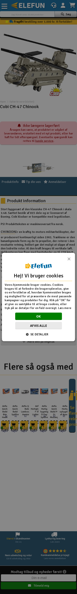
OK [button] (38, 316)
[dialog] (38, 297)
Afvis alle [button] (38, 326)
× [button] (69, 259)
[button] (38, 334)
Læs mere (64, 308)
